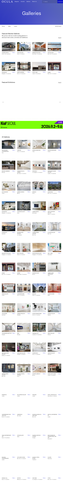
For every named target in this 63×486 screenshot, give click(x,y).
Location (15, 26)
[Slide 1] (5, 119)
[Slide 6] (43, 119)
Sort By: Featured (58, 26)
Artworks (23, 1)
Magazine (17, 1)
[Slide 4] (28, 119)
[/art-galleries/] (7, 1)
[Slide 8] (58, 119)
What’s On (34, 1)
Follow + (13, 52)
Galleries (28, 1)
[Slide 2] (12, 119)
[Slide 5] (35, 119)
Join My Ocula (60, 1)
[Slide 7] (50, 119)
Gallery (9, 26)
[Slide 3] (20, 119)
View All (59, 37)
